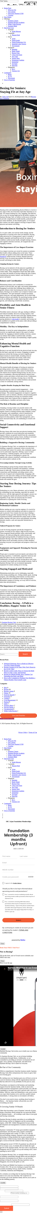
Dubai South (16, 771)
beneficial (3, 256)
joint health (15, 319)
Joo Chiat (15, 787)
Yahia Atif (5, 97)
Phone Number (5, 1193)
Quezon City (16, 802)
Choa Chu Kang (17, 785)
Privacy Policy (23, 732)
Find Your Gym (9, 758)
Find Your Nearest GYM (15, 744)
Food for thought (9, 695)
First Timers (7, 748)
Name (2, 1185)
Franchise (7, 696)
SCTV (10, 807)
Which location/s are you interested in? (12, 1199)
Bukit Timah (16, 782)
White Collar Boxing (10, 711)
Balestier (14, 780)
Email (2, 1191)
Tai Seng (14, 794)
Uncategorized (8, 709)
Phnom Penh (16, 766)
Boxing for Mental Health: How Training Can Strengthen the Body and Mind (18, 675)
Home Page (7, 739)
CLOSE (3, 1049)
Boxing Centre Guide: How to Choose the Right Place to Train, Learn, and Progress (19, 671)
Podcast (6, 702)
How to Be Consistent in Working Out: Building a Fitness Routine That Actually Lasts (19, 679)
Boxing (33, 97)
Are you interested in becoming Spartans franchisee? (17, 1195)
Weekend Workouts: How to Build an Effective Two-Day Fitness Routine (18, 664)
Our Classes (11, 742)
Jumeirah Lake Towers (19, 775)
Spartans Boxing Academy (16, 753)
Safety (6, 704)
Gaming (6, 698)
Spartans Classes (13, 751)
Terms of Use (33, 732)
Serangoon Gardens (18, 791)
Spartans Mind (8, 705)
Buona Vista (16, 784)
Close (2, 943)
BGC (13, 800)
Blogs (10, 805)
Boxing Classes (9, 691)
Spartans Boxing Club (9, 622)
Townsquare (16, 776)
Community (7, 803)
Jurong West (16, 789)
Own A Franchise (9, 810)
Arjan (13, 769)
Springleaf (15, 793)
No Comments (4, 98)
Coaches (10, 746)
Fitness (6, 693)
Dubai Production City (19, 773)
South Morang (16, 762)
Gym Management (10, 700)
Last (19, 1189)
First (19, 1186)
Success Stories (9, 707)
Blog (5, 687)
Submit (6, 1208)
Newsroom (11, 809)
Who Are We (12, 741)
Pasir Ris (14, 796)
